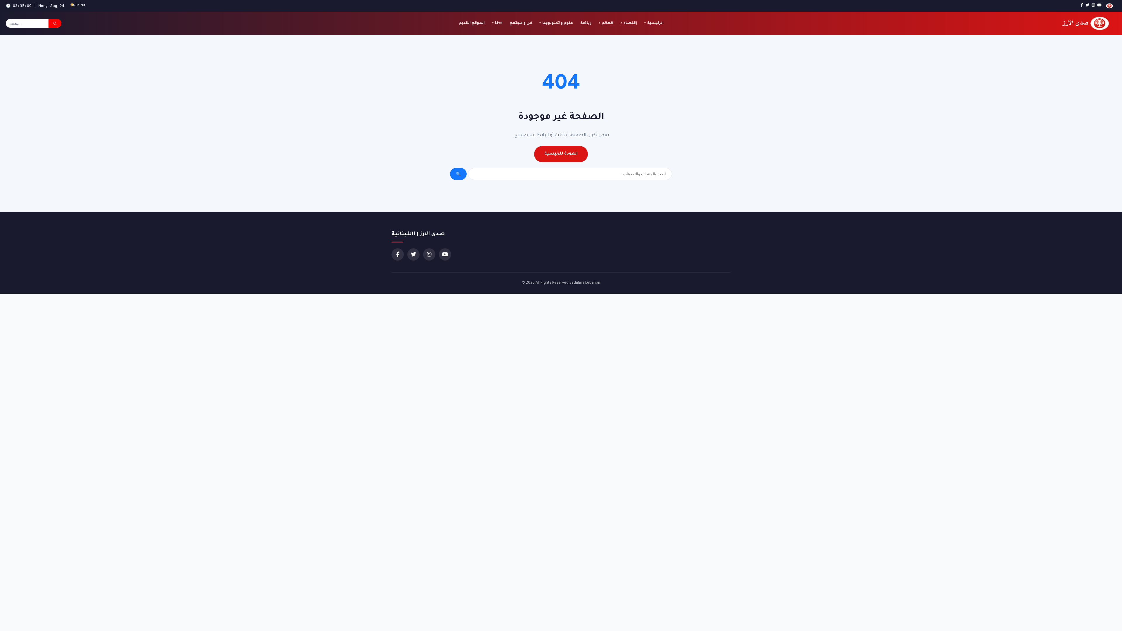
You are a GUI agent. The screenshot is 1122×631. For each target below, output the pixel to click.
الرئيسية (655, 23)
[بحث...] (55, 23)
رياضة (585, 23)
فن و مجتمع (521, 23)
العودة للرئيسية (561, 154)
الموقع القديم (472, 23)
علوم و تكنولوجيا (557, 23)
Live (498, 23)
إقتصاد (630, 23)
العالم (607, 23)
